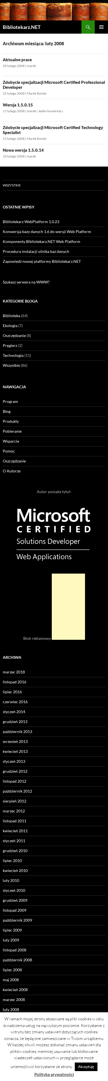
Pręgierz (10, 345)
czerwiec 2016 (15, 701)
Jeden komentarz (50, 111)
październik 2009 (17, 920)
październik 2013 (17, 731)
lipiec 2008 (12, 969)
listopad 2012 (14, 781)
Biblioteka (11, 315)
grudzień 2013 (15, 721)
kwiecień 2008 (15, 989)
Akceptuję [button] (86, 1066)
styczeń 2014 (14, 711)
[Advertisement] (68, 607)
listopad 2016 (14, 681)
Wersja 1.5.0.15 (18, 104)
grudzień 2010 (15, 850)
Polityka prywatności (54, 1074)
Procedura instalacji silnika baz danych (36, 251)
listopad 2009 (14, 910)
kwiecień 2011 (15, 830)
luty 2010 (11, 880)
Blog (7, 411)
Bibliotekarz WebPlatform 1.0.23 (31, 221)
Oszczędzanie (14, 335)
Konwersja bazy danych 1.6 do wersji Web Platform (47, 231)
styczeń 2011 (14, 840)
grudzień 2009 (15, 900)
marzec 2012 (14, 811)
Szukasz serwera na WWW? (26, 282)
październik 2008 (17, 959)
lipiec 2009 (12, 930)
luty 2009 (11, 940)
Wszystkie (12, 185)
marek (31, 66)
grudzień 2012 (15, 771)
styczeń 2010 (14, 890)
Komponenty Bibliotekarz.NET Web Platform (41, 241)
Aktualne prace (17, 59)
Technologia (13, 355)
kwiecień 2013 (15, 751)
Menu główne (101, 27)
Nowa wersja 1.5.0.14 (23, 150)
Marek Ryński (37, 93)
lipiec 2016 (12, 691)
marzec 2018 (14, 672)
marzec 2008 (14, 999)
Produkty (11, 421)
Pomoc (9, 451)
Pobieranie (12, 431)
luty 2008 (11, 1009)
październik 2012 (17, 791)
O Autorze (11, 471)
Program (10, 401)
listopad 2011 (14, 820)
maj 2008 (11, 979)
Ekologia (10, 325)
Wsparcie (11, 441)
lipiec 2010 (12, 860)
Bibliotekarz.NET (22, 27)
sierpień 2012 (14, 801)
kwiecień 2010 (15, 870)
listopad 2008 (14, 950)
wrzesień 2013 (15, 741)
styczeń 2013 (14, 761)
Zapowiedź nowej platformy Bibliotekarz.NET (42, 261)
